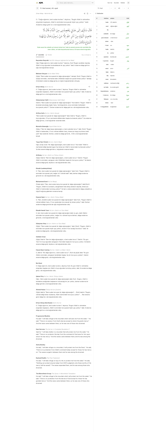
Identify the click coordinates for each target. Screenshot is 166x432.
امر (128, 68)
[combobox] (118, 8)
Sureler (116, 2)
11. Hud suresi (45, 8)
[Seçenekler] (90, 13)
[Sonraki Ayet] (128, 8)
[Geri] (37, 8)
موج (127, 95)
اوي (128, 26)
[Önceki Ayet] (115, 8)
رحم (127, 83)
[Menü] (128, 2)
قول (127, 22)
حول (127, 87)
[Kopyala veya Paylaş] (84, 13)
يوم (128, 61)
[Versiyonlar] (89, 86)
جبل (127, 34)
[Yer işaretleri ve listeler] (87, 13)
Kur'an (110, 2)
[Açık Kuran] (39, 3)
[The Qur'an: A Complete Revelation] (69, 329)
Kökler (123, 2)
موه (128, 45)
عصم (127, 38)
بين (128, 91)
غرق (127, 107)
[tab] (40, 55)
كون (127, 99)
